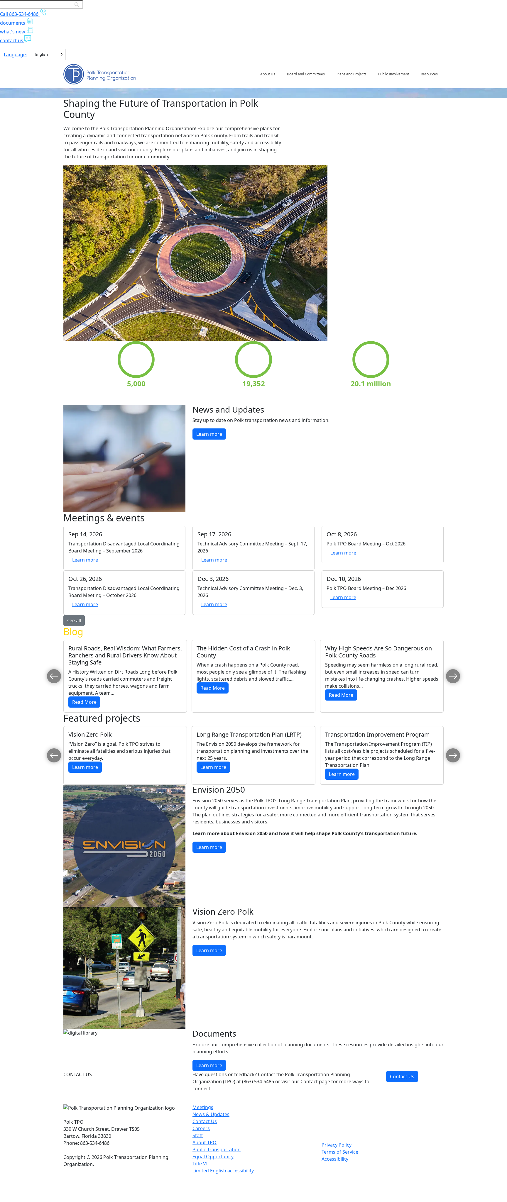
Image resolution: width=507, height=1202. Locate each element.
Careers (201, 1128)
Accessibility (335, 1159)
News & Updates (210, 1114)
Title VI (199, 1163)
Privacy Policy (336, 1145)
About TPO (204, 1142)
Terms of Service (340, 1152)
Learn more (211, 433)
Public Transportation (216, 1149)
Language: (15, 54)
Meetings (202, 1107)
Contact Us (402, 1076)
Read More (86, 702)
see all (74, 621)
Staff (197, 1135)
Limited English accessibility (223, 1170)
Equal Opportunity (213, 1156)
